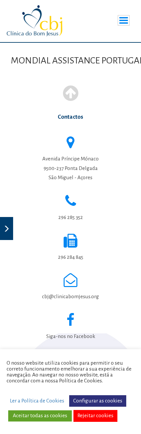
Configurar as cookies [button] (97, 401)
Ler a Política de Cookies (37, 401)
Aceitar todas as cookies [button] (40, 416)
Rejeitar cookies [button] (95, 416)
